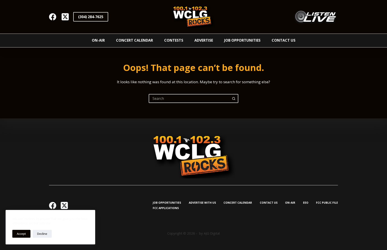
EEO (305, 203)
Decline (42, 234)
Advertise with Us (202, 203)
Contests (173, 40)
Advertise (203, 40)
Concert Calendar (134, 40)
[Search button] (233, 98)
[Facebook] (52, 16)
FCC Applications (166, 208)
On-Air (98, 40)
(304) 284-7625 (90, 16)
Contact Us (283, 40)
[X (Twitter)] (65, 16)
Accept (21, 234)
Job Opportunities (242, 40)
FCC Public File (327, 203)
